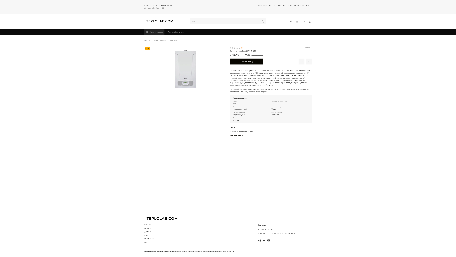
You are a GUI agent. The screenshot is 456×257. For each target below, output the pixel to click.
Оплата (289, 5)
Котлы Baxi (174, 41)
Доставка (281, 5)
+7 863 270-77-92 (167, 5)
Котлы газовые (160, 41)
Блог (307, 5)
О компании (262, 5)
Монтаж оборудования (176, 32)
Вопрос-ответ (299, 5)
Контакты (272, 5)
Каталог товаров (156, 32)
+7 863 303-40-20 (150, 5)
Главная (147, 41)
